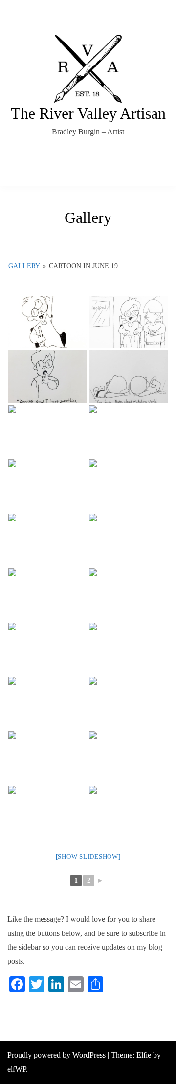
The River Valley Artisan (88, 113)
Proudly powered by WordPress (57, 1055)
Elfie (143, 1055)
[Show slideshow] (88, 856)
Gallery (24, 266)
